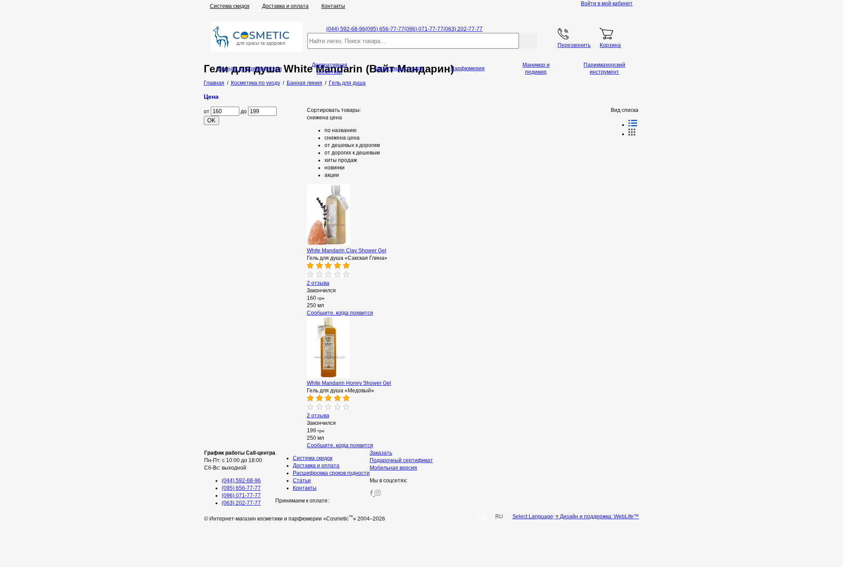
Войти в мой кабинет (607, 3)
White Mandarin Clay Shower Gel (346, 251)
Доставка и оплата (285, 6)
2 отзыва (318, 283)
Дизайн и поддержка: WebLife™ (599, 516)
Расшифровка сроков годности (331, 473)
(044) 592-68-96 (345, 29)
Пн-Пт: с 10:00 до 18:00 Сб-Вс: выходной (239, 460)
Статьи (302, 480)
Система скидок (229, 6)
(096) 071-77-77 (423, 29)
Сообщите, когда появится (340, 313)
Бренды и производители (250, 68)
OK (211, 120)
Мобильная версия (393, 468)
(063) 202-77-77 (463, 29)
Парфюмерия (467, 68)
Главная (214, 83)
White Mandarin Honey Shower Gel (349, 383)
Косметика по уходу (398, 68)
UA (482, 516)
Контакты (333, 6)
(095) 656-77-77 (384, 29)
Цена (211, 96)
